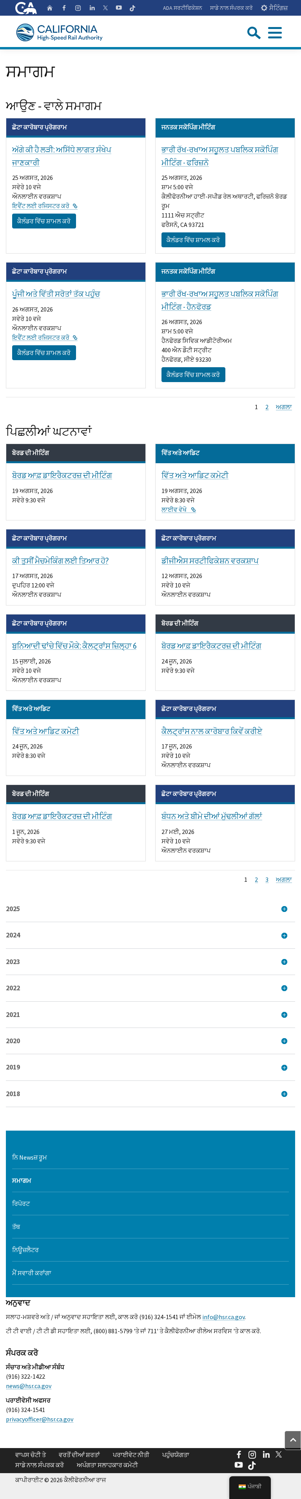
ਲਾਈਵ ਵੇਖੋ (178, 509)
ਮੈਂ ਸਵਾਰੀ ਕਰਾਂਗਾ (31, 1273)
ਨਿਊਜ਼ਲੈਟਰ (25, 1250)
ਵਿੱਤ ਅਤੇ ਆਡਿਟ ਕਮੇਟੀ (194, 475)
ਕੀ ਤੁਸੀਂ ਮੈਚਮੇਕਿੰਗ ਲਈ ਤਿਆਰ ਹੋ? (60, 560)
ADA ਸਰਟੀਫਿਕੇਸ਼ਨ (182, 7)
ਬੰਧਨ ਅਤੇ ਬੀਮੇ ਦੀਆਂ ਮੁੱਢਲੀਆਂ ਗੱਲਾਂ (211, 816)
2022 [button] (13, 988)
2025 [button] (13, 908)
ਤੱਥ (16, 1227)
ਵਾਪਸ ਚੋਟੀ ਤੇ (30, 1455)
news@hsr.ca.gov (28, 1386)
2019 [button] (13, 1067)
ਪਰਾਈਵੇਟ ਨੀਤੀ (131, 1455)
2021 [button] (13, 1014)
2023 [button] (13, 961)
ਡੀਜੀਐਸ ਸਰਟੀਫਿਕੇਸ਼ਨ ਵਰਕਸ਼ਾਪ (210, 560)
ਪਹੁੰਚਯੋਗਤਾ (175, 1455)
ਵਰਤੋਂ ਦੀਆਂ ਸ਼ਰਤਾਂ (79, 1455)
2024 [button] (13, 935)
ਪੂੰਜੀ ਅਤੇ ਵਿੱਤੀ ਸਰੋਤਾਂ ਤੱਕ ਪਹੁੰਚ (56, 293)
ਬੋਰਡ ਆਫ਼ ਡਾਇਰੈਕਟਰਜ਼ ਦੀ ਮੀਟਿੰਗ (62, 475)
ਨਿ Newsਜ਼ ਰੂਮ (29, 1157)
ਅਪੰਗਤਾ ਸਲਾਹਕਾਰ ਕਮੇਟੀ (107, 1465)
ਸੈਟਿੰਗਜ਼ (278, 8)
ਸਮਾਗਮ (21, 1180)
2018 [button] (13, 1093)
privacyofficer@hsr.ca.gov (39, 1419)
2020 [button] (13, 1041)
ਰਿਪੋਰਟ (21, 1203)
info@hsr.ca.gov (223, 1317)
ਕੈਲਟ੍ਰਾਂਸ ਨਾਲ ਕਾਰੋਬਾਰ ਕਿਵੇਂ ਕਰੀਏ (211, 731)
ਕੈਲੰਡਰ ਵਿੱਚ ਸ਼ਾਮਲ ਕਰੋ (44, 221)
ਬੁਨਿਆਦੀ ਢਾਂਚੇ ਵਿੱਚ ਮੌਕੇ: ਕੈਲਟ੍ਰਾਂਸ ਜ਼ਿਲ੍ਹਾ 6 (74, 645)
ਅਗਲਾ (284, 407)
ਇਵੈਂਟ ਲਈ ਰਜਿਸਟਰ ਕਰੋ (45, 206)
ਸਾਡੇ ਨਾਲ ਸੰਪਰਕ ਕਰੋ (231, 7)
